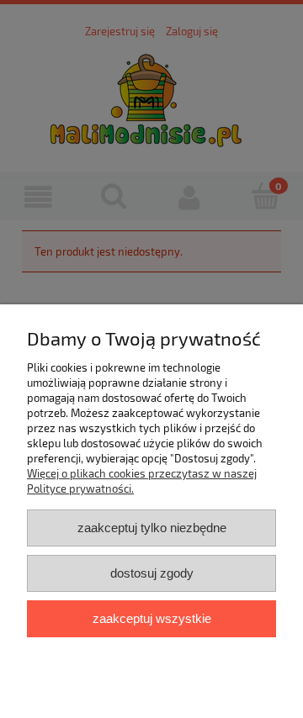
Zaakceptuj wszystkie (152, 618)
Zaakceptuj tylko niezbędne (151, 527)
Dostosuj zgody (152, 573)
